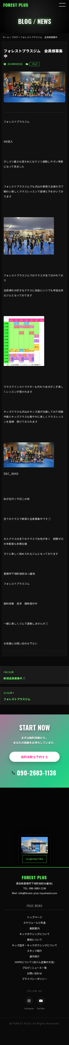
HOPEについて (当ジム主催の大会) (34, 962)
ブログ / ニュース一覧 (34, 967)
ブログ (34, 64)
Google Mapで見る (34, 858)
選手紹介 (34, 956)
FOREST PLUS (15, 5)
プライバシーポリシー (34, 979)
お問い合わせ (34, 973)
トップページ (34, 917)
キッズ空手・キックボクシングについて (34, 945)
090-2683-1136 (36, 772)
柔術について (34, 939)
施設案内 (34, 928)
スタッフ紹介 (34, 950)
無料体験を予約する (34, 757)
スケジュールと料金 (34, 922)
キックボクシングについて (34, 934)
